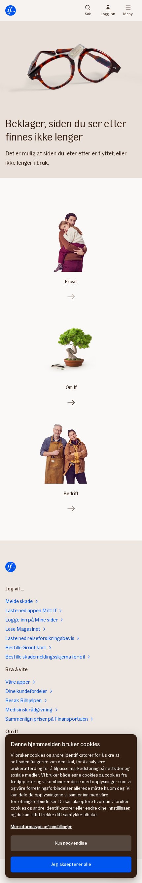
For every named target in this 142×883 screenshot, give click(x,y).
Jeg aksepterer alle (71, 864)
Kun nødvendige (71, 843)
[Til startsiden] (10, 10)
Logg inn (108, 13)
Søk (88, 13)
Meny (128, 13)
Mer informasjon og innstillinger (41, 826)
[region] (71, 806)
